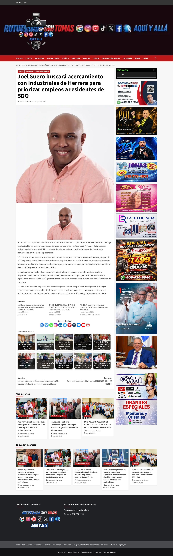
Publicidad (29, 72)
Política (65, 58)
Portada (19, 58)
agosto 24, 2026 (57, 436)
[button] (155, 58)
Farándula (76, 58)
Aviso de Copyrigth (118, 545)
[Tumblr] (74, 325)
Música (137, 58)
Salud (145, 58)
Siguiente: (89, 381)
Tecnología (127, 58)
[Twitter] (46, 325)
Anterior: (39, 381)
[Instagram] (56, 325)
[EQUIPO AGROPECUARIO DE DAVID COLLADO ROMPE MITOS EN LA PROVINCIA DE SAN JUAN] (98, 408)
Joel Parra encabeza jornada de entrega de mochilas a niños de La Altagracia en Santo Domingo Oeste (31, 426)
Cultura (96, 58)
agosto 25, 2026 (24, 436)
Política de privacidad (52, 545)
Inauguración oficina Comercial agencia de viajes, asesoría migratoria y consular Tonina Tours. (64, 426)
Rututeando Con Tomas (27, 102)
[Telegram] (65, 325)
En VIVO (28, 58)
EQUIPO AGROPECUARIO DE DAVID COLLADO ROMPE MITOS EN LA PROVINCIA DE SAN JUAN (97, 425)
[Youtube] (83, 325)
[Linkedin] (60, 325)
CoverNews (98, 552)
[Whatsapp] (51, 325)
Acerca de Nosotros (24, 545)
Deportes (86, 58)
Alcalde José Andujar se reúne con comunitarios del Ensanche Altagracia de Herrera (94, 307)
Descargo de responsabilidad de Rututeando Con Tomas (86, 545)
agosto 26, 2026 (24, 487)
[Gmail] (88, 325)
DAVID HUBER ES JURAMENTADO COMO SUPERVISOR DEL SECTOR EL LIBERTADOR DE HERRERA (62, 307)
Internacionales (53, 58)
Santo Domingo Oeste (111, 58)
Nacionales (39, 58)
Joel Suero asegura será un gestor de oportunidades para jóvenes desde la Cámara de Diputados (31, 307)
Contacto (38, 545)
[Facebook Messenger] (79, 325)
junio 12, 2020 (41, 102)
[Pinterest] (69, 325)
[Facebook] (42, 325)
